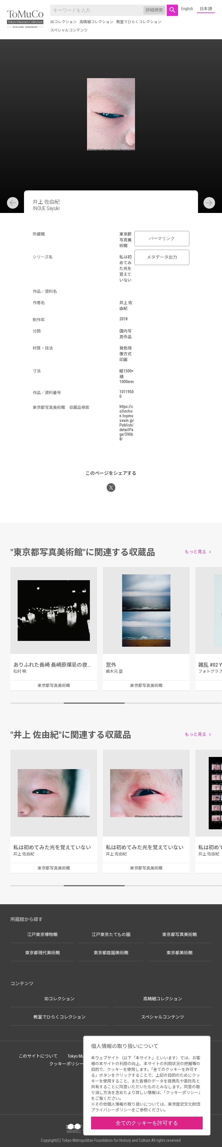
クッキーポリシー (66, 1064)
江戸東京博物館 (42, 934)
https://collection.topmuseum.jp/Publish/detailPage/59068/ (126, 422)
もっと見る (195, 551)
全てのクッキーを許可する (147, 1123)
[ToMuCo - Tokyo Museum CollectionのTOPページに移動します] (25, 19)
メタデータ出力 (162, 257)
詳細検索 (154, 10)
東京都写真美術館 (179, 934)
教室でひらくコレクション (138, 22)
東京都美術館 (179, 952)
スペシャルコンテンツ (69, 30)
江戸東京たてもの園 (111, 934)
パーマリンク (162, 238)
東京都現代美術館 (42, 952)
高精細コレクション (96, 22)
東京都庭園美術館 (111, 952)
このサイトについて (38, 1056)
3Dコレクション (63, 22)
